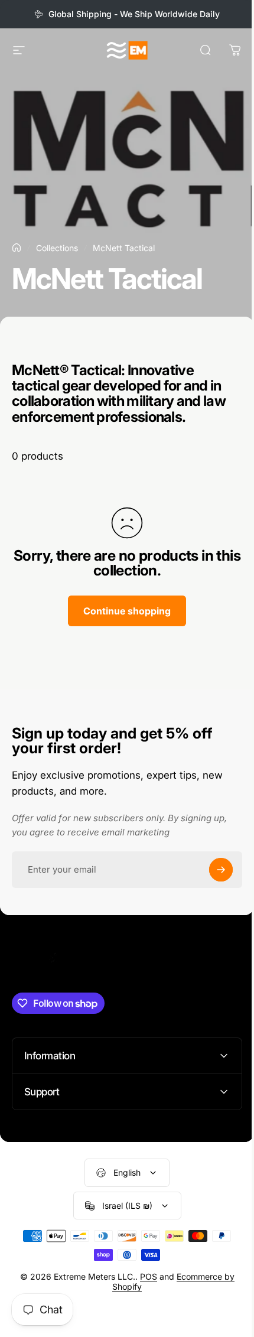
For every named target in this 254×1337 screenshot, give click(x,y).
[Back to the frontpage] (16, 247)
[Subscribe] (221, 869)
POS (143, 1276)
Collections (57, 248)
